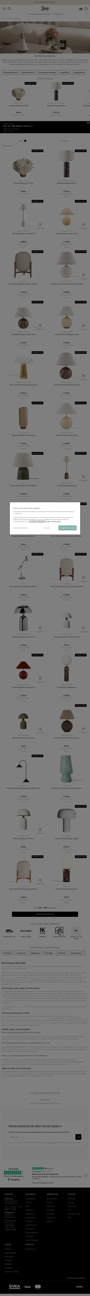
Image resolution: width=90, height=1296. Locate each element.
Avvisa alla (47, 528)
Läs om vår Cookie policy (37, 521)
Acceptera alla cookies (67, 528)
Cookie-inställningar (20, 527)
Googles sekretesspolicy (53, 521)
